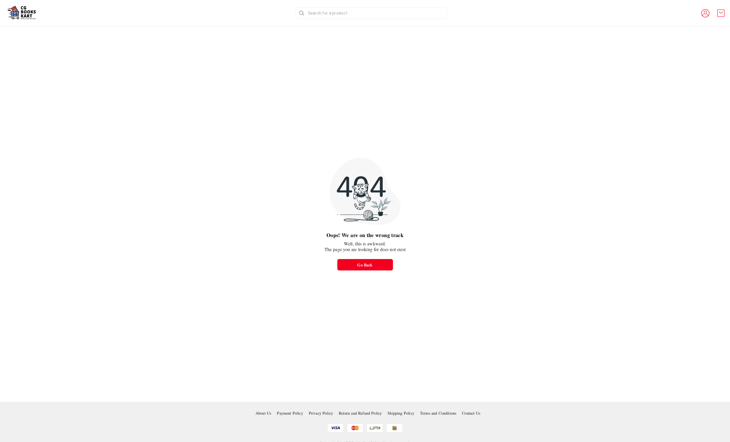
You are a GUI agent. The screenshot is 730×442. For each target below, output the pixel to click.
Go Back (364, 265)
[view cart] (720, 13)
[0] (720, 13)
